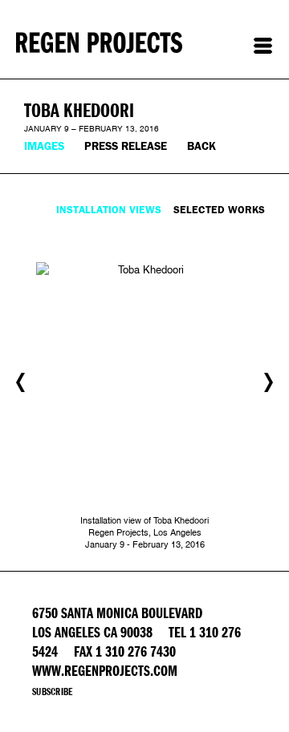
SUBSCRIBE (52, 692)
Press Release (125, 146)
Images (44, 146)
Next (268, 382)
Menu (263, 46)
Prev (20, 382)
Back (201, 146)
